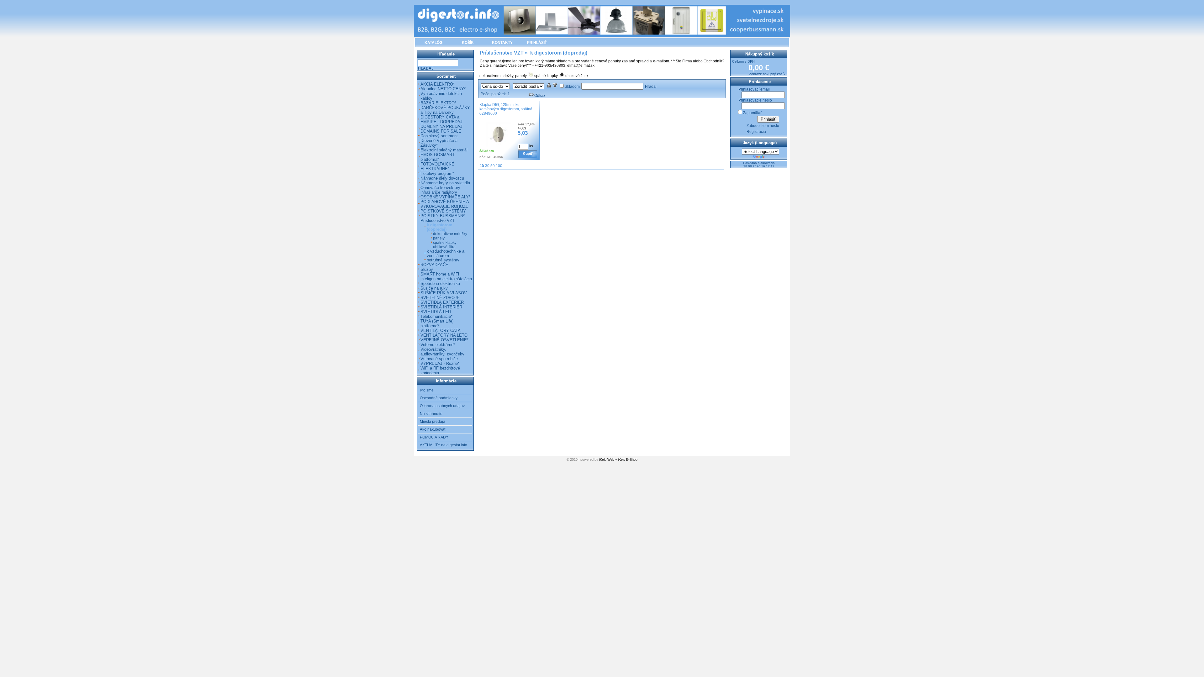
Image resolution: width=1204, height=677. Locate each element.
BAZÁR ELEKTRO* (438, 103)
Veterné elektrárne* (437, 344)
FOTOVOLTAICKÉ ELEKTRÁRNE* (437, 166)
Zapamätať (752, 113)
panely (520, 76)
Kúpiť (528, 153)
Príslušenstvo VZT (437, 220)
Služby (426, 269)
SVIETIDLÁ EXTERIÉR (442, 302)
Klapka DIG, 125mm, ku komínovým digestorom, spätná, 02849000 (506, 109)
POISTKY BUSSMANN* (442, 215)
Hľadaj (651, 86)
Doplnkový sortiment (439, 136)
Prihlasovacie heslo (755, 100)
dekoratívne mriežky (496, 76)
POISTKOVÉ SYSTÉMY (443, 211)
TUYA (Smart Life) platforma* (436, 323)
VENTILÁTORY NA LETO (443, 335)
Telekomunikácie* (436, 316)
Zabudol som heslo (763, 125)
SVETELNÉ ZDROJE (440, 297)
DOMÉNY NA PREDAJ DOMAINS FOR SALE (441, 129)
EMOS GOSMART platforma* (437, 157)
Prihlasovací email (754, 89)
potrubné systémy (443, 260)
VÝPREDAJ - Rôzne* (439, 363)
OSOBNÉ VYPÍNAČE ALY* (445, 197)
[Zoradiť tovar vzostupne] (549, 86)
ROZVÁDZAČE (434, 264)
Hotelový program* (437, 173)
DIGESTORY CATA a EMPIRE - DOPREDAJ (441, 119)
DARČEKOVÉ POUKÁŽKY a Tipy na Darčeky (445, 110)
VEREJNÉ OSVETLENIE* (444, 340)
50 (492, 166)
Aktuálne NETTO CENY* (443, 89)
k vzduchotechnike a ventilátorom (445, 253)
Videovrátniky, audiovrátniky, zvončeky (442, 351)
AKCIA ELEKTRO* (437, 84)
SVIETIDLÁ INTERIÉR (441, 307)
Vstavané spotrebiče (439, 358)
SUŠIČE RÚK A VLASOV (443, 293)
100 (499, 166)
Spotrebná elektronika (440, 283)
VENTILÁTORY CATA (440, 330)
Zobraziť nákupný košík (767, 74)
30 (487, 166)
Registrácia (756, 131)
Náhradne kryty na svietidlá (445, 183)
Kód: (482, 157)
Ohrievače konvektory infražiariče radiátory (440, 190)
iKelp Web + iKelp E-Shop (618, 459)
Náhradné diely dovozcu (442, 178)
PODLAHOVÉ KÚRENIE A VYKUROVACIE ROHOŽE (444, 204)
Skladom (572, 86)
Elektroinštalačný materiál (443, 150)
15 (482, 165)
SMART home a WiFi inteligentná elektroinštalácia (446, 276)
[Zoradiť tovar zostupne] (554, 86)
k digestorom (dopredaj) (439, 227)
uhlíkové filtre (576, 76)
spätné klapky (545, 76)
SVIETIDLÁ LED (435, 311)
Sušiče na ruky (434, 288)
